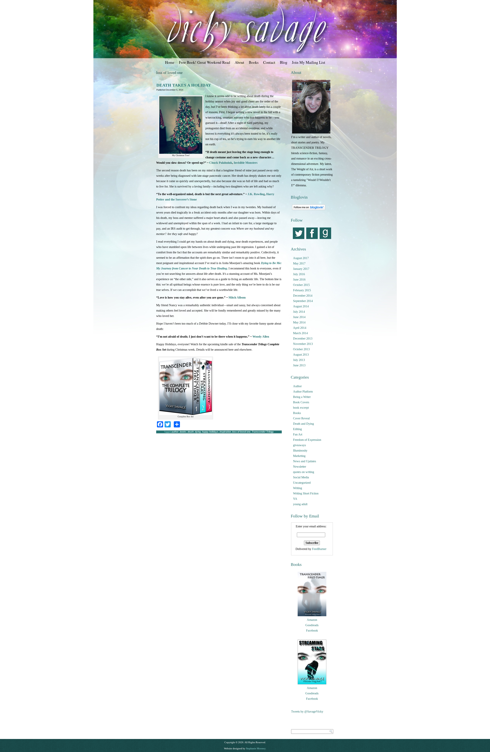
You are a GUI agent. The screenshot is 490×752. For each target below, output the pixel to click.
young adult (300, 504)
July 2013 (299, 360)
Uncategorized (302, 482)
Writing (297, 488)
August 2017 (301, 258)
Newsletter (299, 466)
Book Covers (301, 402)
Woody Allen (260, 336)
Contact (269, 62)
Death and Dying (303, 423)
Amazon (312, 619)
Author (297, 386)
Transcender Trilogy (263, 431)
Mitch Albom (237, 297)
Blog (283, 62)
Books (254, 62)
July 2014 (299, 311)
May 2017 (299, 263)
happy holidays (210, 431)
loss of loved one (241, 431)
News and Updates (304, 461)
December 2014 (302, 295)
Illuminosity (300, 450)
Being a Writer (302, 397)
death (191, 431)
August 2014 (301, 306)
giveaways (299, 445)
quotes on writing (303, 472)
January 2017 (301, 268)
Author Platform (303, 391)
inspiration (225, 431)
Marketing (299, 455)
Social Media (301, 477)
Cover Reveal (301, 418)
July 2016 (299, 274)
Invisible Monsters (245, 162)
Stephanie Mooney (255, 748)
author (175, 431)
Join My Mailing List (308, 62)
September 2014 (303, 301)
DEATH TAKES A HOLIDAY (183, 85)
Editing (297, 429)
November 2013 (303, 343)
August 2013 (301, 354)
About (239, 62)
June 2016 (299, 279)
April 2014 (299, 327)
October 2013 (301, 349)
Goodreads (311, 625)
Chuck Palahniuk (220, 162)
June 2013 (299, 365)
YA (295, 498)
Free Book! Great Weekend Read (204, 62)
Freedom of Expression (307, 439)
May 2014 (299, 322)
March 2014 (300, 333)
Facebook (312, 630)
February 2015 (302, 290)
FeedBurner (319, 549)
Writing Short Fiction (305, 493)
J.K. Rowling (256, 194)
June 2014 (299, 317)
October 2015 (301, 284)
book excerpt (301, 407)
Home (169, 62)
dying (198, 431)
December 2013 (302, 338)
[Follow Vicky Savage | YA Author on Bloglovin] (308, 210)
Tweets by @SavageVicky (307, 711)
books (183, 431)
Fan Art (297, 434)
